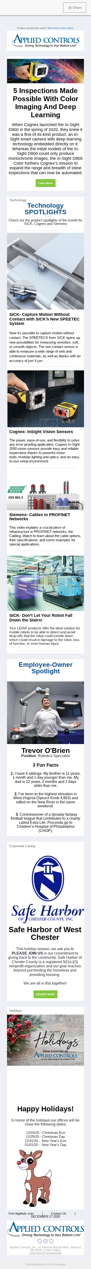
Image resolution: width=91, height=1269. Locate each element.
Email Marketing (34, 1264)
